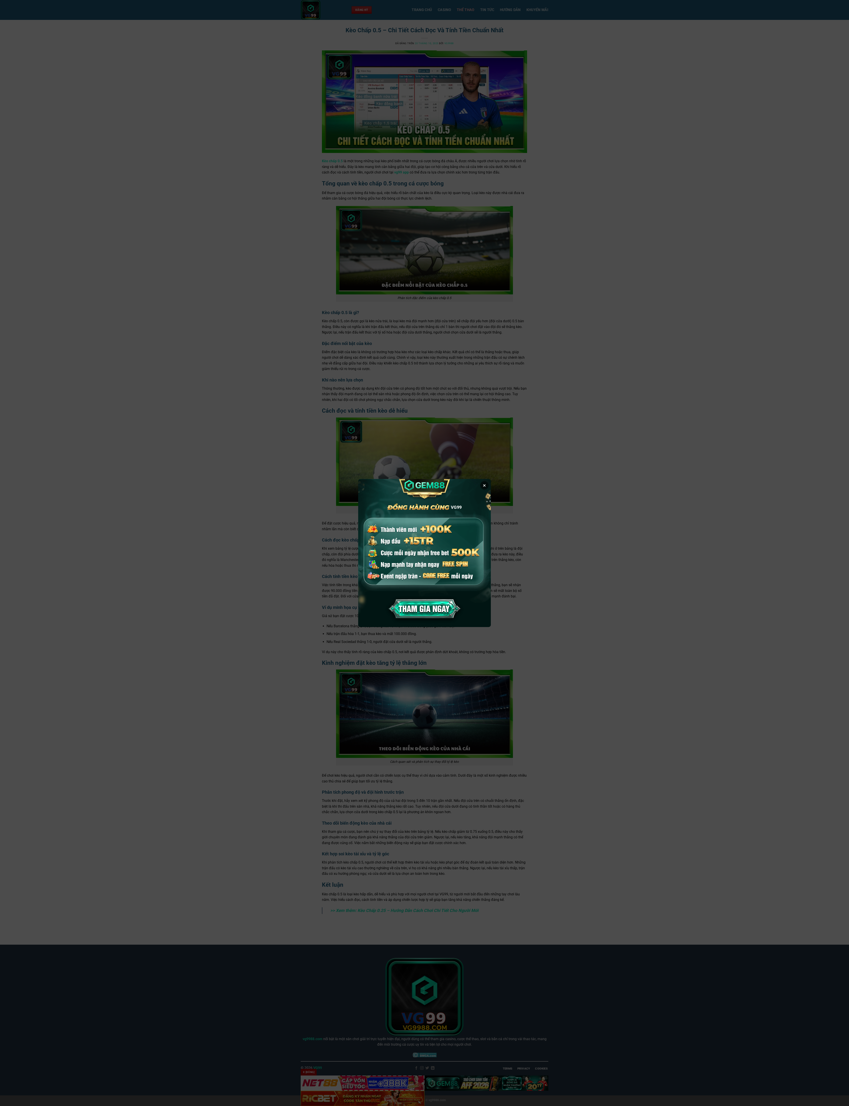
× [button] (484, 485)
